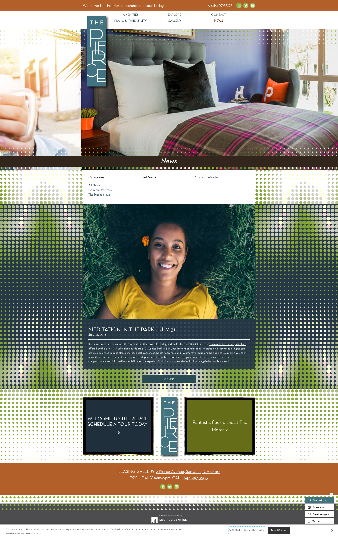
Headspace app (146, 357)
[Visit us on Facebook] (239, 5)
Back (170, 379)
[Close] (332, 530)
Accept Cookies (278, 530)
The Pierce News (99, 194)
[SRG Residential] (169, 520)
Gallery (174, 20)
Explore (174, 14)
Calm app (127, 357)
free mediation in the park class (227, 344)
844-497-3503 (220, 5)
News (218, 20)
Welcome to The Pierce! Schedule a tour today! (124, 6)
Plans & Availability (130, 20)
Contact (218, 14)
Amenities (131, 14)
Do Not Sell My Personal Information (247, 530)
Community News (100, 190)
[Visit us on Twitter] (245, 5)
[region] (169, 530)
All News (94, 185)
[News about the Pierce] (252, 5)
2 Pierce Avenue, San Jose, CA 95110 (188, 472)
